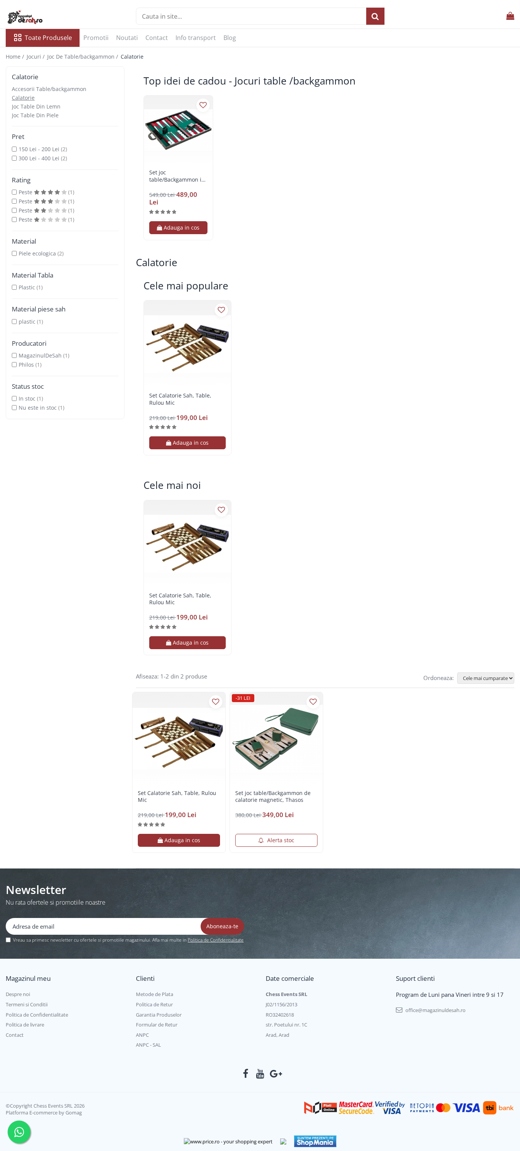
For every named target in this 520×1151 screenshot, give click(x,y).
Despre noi (18, 994)
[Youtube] (260, 1074)
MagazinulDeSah (40, 355)
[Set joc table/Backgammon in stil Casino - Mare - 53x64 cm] (178, 130)
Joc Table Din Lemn (36, 106)
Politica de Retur (154, 1004)
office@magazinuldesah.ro (435, 1010)
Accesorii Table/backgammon (49, 89)
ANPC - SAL (148, 1044)
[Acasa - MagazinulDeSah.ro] (44, 17)
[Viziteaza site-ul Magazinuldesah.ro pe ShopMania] (315, 1141)
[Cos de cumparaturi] (510, 16)
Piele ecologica (37, 253)
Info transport (195, 38)
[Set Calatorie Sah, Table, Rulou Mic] (187, 344)
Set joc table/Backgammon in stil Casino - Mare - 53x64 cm (177, 176)
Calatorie (23, 97)
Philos (26, 364)
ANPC (142, 1034)
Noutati (127, 38)
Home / (16, 56)
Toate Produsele (48, 38)
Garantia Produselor (159, 1014)
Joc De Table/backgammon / (83, 56)
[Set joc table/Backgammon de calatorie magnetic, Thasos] (276, 738)
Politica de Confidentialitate (216, 940)
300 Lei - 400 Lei (39, 158)
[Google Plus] (274, 1074)
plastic (27, 321)
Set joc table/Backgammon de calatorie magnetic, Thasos (273, 796)
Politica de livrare (25, 1024)
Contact (156, 38)
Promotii (95, 38)
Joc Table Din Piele (35, 115)
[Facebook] (245, 1074)
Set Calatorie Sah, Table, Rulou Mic (180, 399)
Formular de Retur (156, 1024)
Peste (26, 192)
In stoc (27, 398)
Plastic (27, 287)
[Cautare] (375, 16)
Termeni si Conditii (27, 1004)
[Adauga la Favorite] (203, 105)
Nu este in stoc (38, 407)
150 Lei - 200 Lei (39, 149)
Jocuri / (36, 56)
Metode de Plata (154, 994)
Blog (229, 38)
